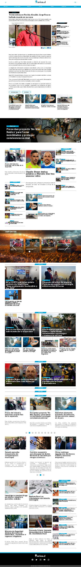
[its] (58, 161)
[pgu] (54, 32)
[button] (14, 92)
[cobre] (56, 493)
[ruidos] (58, 152)
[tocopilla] (54, 27)
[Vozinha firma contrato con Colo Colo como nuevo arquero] (7, 186)
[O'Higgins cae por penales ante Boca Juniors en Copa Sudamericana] (7, 193)
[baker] (56, 502)
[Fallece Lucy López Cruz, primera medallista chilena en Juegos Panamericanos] (7, 208)
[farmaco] (58, 170)
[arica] (58, 178)
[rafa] (56, 510)
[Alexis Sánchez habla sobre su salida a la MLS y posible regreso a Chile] (54, 38)
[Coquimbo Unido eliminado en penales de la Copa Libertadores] (58, 187)
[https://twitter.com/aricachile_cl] (36, 560)
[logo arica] (40, 3)
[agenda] (56, 519)
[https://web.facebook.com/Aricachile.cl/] (32, 560)
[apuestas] (7, 201)
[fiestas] (54, 43)
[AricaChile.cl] (5, 2)
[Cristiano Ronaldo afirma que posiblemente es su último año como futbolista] (56, 527)
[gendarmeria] (56, 484)
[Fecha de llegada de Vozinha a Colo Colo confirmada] (7, 215)
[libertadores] (56, 536)
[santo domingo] (7, 222)
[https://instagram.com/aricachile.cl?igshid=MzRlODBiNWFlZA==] (40, 560)
